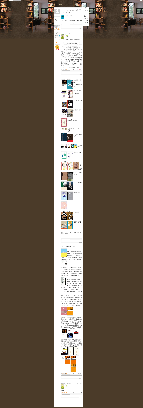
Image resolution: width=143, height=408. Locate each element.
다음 (75, 10)
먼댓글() (64, 23)
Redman (77, 79)
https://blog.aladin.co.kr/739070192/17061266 (65, 383)
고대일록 (56, 25)
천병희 (55, 29)
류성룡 (56, 26)
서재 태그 (55, 24)
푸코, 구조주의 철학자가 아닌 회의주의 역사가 (67, 246)
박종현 (57, 26)
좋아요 (73, 23)
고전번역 (58, 25)
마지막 (77, 10)
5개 (79, 9)
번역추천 (59, 26)
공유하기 (75, 23)
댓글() (62, 23)
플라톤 (59, 29)
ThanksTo (81, 23)
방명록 (55, 22)
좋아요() (66, 23)
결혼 (54, 25)
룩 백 (65, 34)
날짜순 (80, 9)
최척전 (57, 29)
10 (74, 10)
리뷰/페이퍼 (55, 19)
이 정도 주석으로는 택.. (86, 16)
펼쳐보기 (77, 9)
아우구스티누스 (55, 27)
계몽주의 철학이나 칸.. (86, 20)
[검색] (59, 39)
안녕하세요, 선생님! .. (86, 18)
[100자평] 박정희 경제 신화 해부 (66, 12)
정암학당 (57, 28)
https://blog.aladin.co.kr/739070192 (58, 4)
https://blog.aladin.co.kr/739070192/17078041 (65, 79)
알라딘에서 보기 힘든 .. (86, 22)
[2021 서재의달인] (57, 47)
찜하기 (78, 23)
